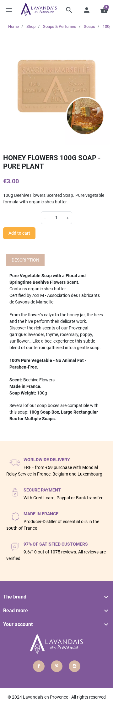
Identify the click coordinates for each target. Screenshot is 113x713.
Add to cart (19, 233)
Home (13, 26)
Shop (30, 26)
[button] (69, 10)
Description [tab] (25, 259)
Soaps (89, 26)
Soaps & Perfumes (59, 26)
